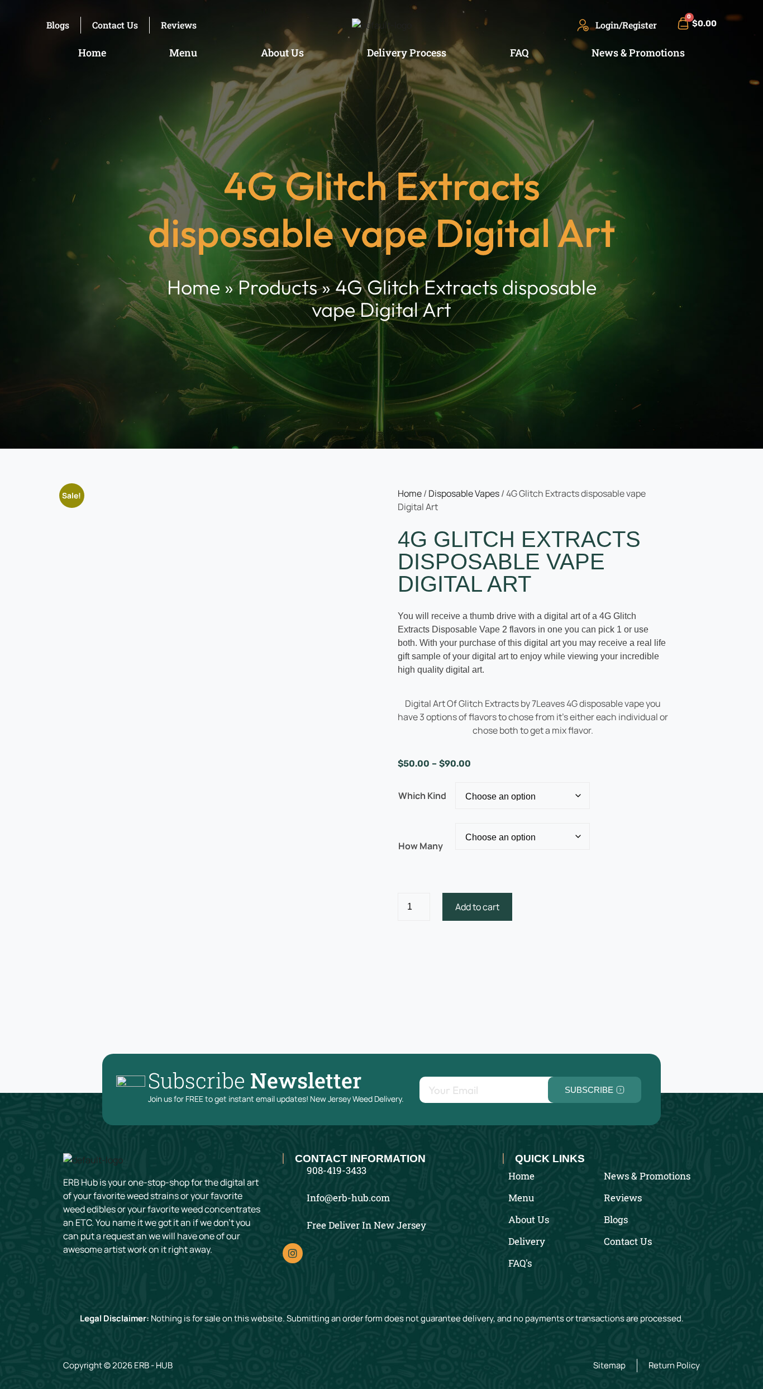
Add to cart (477, 907)
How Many (420, 846)
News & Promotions (638, 52)
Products (277, 286)
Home (92, 52)
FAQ (519, 52)
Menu (183, 52)
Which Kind (422, 795)
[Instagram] (293, 1253)
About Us (282, 52)
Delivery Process (406, 52)
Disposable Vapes (463, 493)
